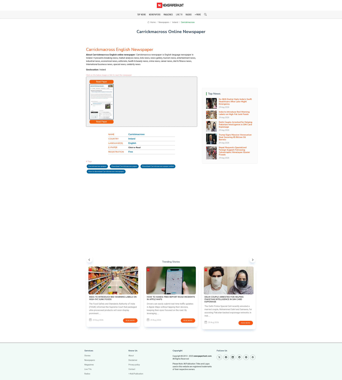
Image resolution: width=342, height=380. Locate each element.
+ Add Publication (136, 374)
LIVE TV (179, 14)
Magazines (89, 365)
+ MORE (198, 14)
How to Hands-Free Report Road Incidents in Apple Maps (171, 298)
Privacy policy (134, 365)
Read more (130, 320)
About (131, 356)
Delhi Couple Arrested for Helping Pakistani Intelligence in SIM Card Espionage (235, 124)
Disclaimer (133, 360)
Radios (87, 374)
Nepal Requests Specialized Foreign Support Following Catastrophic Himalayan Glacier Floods (234, 151)
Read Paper (101, 81)
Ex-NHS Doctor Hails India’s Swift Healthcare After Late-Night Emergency (235, 101)
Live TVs (88, 369)
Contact (132, 369)
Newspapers (164, 22)
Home (153, 22)
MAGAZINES (168, 14)
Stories (87, 356)
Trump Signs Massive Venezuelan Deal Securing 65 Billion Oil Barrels (235, 137)
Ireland (175, 22)
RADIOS (189, 14)
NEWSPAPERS (154, 14)
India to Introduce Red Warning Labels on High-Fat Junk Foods (234, 113)
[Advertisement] (149, 101)
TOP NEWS (141, 14)
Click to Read (134, 147)
